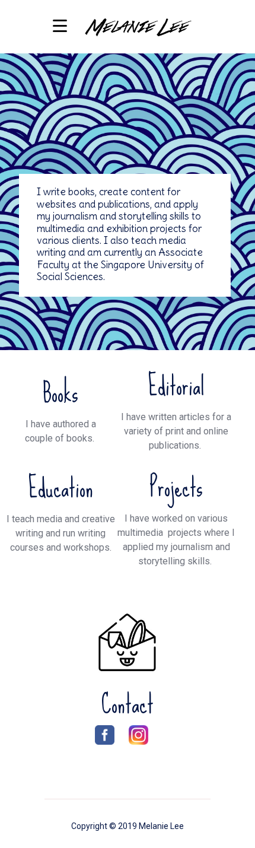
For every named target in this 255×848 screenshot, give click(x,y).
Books (60, 393)
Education (60, 488)
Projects (176, 487)
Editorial (176, 385)
